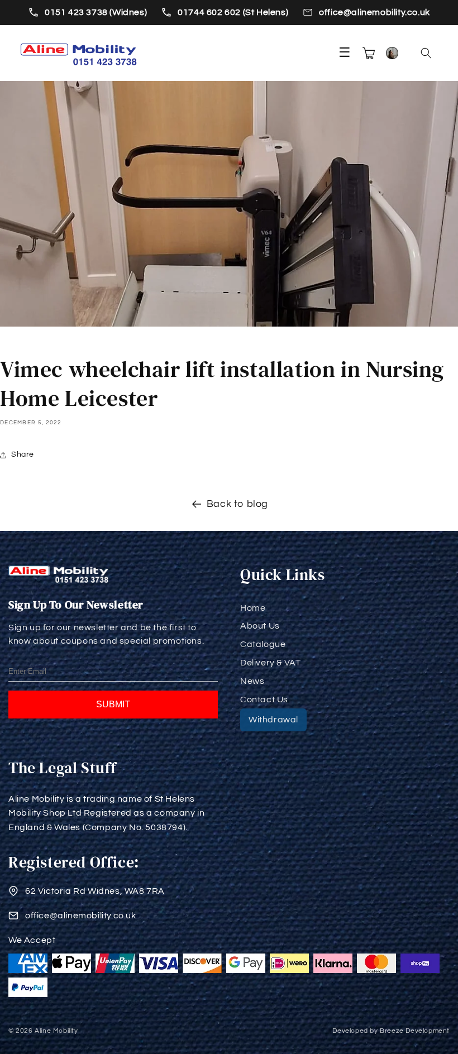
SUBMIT (113, 704)
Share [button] (22, 454)
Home (252, 607)
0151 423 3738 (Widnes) (96, 12)
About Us (260, 625)
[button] (426, 53)
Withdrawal (273, 719)
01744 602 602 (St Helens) (233, 12)
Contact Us (264, 699)
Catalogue (262, 644)
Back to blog (237, 504)
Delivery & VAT (270, 662)
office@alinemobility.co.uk (374, 12)
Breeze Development (415, 1030)
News (252, 681)
